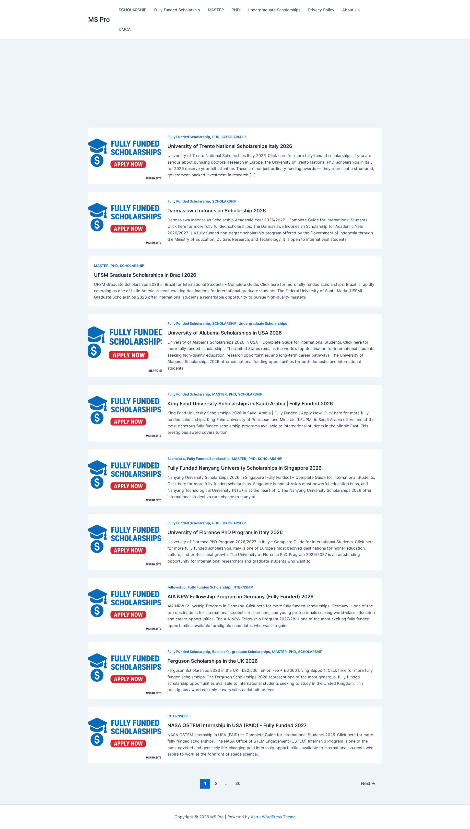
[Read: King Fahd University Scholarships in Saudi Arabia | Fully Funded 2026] (125, 412)
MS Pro (99, 19)
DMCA (125, 29)
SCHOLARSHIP (132, 9)
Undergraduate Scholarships (274, 9)
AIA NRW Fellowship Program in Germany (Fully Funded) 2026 (240, 597)
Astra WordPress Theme (273, 816)
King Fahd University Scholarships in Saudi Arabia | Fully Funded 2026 (250, 404)
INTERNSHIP (243, 587)
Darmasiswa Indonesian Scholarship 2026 (216, 211)
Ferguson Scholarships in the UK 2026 (212, 661)
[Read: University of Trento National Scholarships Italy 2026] (125, 155)
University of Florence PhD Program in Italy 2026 (225, 532)
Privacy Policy (321, 9)
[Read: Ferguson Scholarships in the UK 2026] (125, 670)
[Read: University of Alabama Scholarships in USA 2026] (125, 345)
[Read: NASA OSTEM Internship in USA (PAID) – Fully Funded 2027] (125, 734)
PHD (236, 9)
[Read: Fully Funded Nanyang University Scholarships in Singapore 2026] (125, 477)
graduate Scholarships (251, 651)
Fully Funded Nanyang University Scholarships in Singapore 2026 (244, 468)
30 (238, 783)
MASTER (216, 9)
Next (368, 783)
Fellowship (176, 587)
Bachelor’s (176, 459)
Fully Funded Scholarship (177, 9)
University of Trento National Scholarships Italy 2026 (229, 146)
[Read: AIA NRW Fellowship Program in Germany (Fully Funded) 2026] (125, 605)
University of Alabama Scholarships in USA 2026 (224, 333)
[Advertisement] (235, 91)
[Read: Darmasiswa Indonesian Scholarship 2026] (125, 219)
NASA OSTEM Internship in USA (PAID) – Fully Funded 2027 (237, 725)
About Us (351, 9)
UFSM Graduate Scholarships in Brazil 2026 (145, 275)
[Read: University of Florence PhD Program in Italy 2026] (125, 541)
